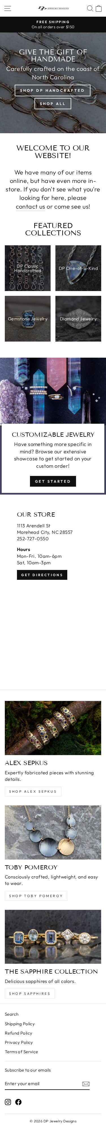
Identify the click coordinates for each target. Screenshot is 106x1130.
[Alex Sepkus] (53, 728)
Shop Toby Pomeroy (36, 896)
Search (11, 1014)
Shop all (53, 103)
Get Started (53, 481)
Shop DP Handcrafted (52, 90)
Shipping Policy (20, 1023)
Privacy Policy (19, 1042)
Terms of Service (21, 1051)
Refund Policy (18, 1033)
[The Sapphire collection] (53, 937)
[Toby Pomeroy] (53, 832)
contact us (30, 206)
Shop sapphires (30, 993)
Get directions (42, 575)
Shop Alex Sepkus (33, 791)
